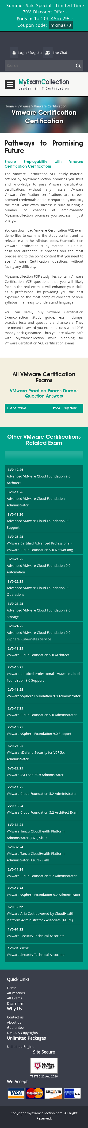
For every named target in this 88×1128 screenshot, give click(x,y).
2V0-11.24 (15, 869)
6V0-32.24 (15, 847)
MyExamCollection (44, 84)
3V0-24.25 (15, 626)
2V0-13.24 (15, 806)
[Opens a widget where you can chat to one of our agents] (55, 1101)
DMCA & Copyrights (22, 1032)
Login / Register (30, 52)
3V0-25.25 (15, 536)
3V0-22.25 (15, 581)
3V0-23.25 (15, 603)
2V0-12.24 (15, 888)
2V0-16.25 (15, 689)
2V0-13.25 (15, 648)
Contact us (15, 1017)
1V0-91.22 (15, 929)
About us (14, 1022)
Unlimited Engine (20, 1046)
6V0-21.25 (15, 746)
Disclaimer (15, 1003)
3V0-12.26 (15, 469)
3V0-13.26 (15, 514)
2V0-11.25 (15, 787)
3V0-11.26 (15, 492)
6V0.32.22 (15, 907)
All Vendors (16, 993)
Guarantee (15, 1027)
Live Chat (60, 52)
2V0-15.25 (15, 667)
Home (9, 106)
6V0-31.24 (15, 824)
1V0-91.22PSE (18, 948)
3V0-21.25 (15, 559)
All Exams (14, 998)
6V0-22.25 (15, 768)
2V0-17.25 (15, 708)
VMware (24, 106)
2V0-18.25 (15, 727)
